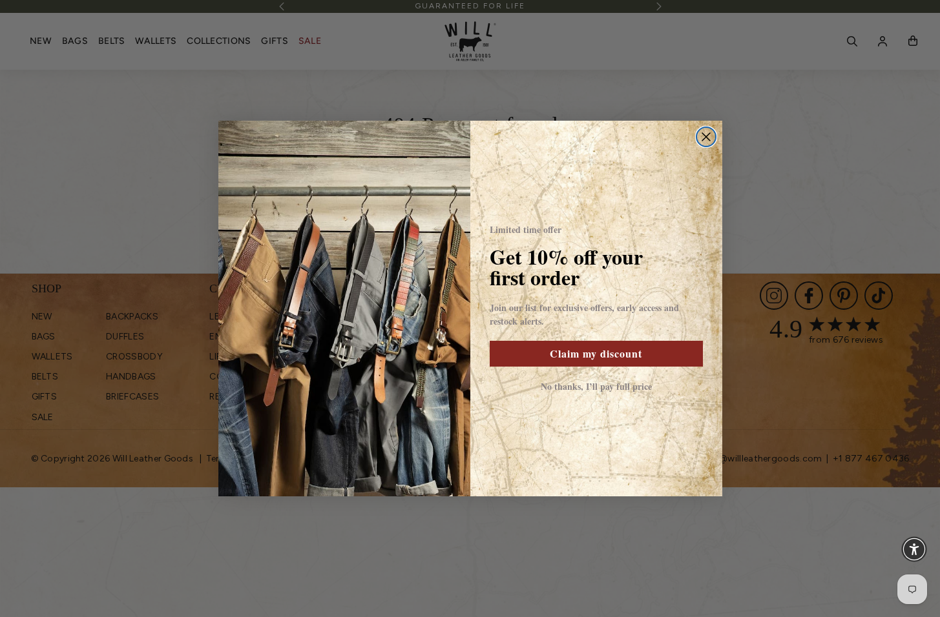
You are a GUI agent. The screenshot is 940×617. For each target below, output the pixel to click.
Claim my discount (596, 353)
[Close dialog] (706, 137)
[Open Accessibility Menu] (914, 549)
